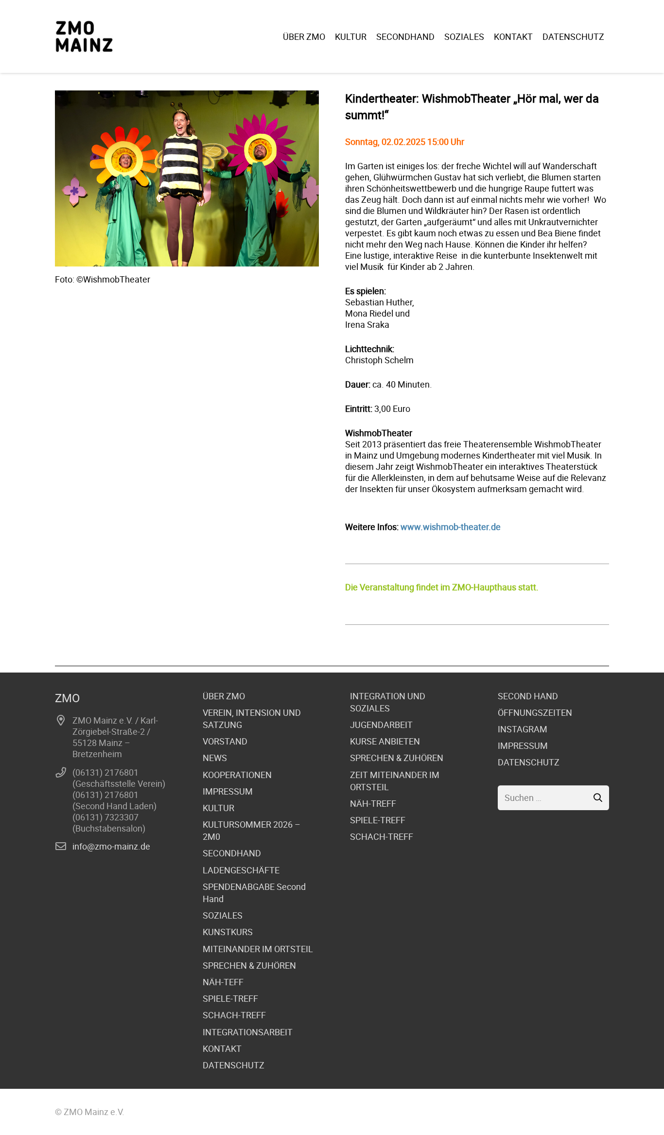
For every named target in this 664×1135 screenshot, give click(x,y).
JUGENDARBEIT (381, 724)
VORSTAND (225, 741)
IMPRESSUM (228, 791)
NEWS (215, 757)
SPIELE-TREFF (230, 998)
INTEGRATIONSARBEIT (248, 1032)
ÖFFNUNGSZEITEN (535, 712)
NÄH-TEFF (223, 982)
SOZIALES (223, 915)
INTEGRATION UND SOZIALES (387, 702)
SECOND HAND (528, 696)
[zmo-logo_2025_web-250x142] (84, 36)
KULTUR (218, 808)
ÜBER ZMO (224, 696)
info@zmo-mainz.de (111, 846)
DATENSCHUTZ (233, 1065)
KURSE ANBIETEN (385, 741)
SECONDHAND (232, 853)
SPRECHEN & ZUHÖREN (249, 965)
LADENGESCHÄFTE (241, 870)
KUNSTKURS (228, 932)
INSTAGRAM (522, 729)
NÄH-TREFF (373, 803)
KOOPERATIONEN (237, 774)
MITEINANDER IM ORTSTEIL (258, 949)
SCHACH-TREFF (234, 1015)
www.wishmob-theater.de (451, 526)
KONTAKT (222, 1048)
